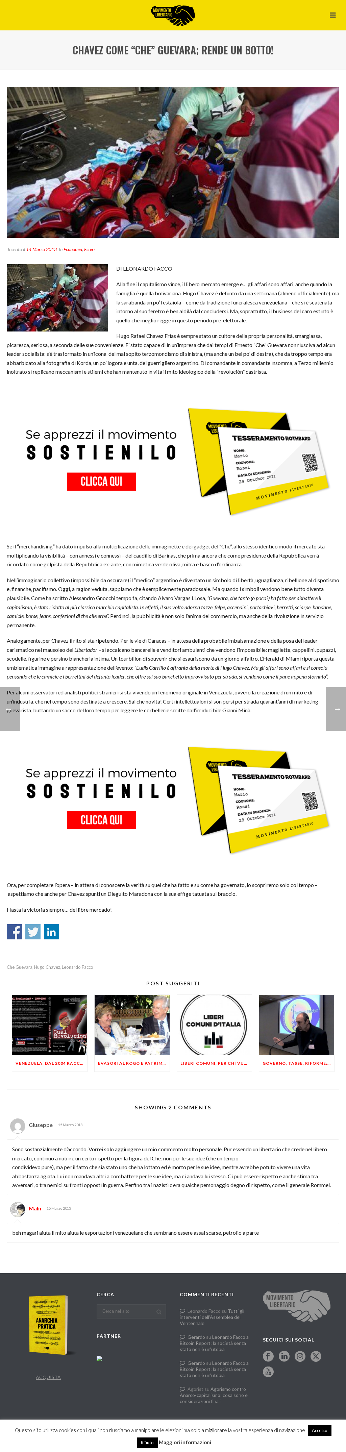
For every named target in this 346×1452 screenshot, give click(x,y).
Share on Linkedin (51, 931)
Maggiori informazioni (185, 1442)
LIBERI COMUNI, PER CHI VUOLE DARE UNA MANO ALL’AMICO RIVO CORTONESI (216, 1063)
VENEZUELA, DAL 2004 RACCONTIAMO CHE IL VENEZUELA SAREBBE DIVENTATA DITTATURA (51, 1063)
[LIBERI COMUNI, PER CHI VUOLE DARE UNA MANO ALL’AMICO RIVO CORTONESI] (214, 1025)
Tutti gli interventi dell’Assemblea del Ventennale (212, 1317)
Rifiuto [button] (147, 1442)
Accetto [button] (319, 1430)
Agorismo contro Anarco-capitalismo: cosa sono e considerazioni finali (214, 1395)
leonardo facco (77, 967)
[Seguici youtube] (268, 1372)
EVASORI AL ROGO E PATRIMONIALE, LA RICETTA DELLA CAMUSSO (134, 1063)
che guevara (19, 967)
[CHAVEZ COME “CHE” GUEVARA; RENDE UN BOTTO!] (173, 162)
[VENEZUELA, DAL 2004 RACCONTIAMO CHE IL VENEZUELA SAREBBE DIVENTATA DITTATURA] (49, 1025)
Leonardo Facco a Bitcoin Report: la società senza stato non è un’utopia (214, 1343)
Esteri (89, 249)
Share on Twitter (33, 931)
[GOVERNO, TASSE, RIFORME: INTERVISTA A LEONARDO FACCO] (296, 1025)
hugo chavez (47, 967)
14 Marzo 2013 (41, 249)
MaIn (35, 1208)
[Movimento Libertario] (173, 15)
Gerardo (196, 1337)
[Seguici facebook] (268, 1356)
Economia (73, 249)
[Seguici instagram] (300, 1356)
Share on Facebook (14, 931)
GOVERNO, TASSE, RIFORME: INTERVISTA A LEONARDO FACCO (298, 1063)
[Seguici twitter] (316, 1356)
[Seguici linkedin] (284, 1356)
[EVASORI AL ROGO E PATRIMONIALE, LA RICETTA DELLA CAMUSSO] (132, 1025)
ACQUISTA (48, 1377)
